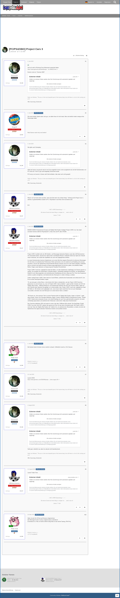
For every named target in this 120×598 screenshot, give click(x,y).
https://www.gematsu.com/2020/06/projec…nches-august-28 (43, 379)
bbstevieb (13, 51)
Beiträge (8, 83)
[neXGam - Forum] (60, 8)
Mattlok (9, 580)
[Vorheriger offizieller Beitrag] (76, 219)
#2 (85, 113)
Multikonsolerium (11, 581)
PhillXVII (34, 361)
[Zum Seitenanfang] (117, 595)
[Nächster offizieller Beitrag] (79, 136)
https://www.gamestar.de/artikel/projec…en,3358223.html (42, 69)
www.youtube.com (72, 477)
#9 (85, 469)
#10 (85, 514)
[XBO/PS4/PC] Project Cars (14, 578)
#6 (85, 343)
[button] (89, 2)
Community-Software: (60, 595)
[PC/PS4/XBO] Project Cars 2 (53, 578)
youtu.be (75, 76)
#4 (85, 194)
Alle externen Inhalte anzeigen (54, 84)
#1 (85, 61)
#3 (85, 144)
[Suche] (115, 2)
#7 (85, 374)
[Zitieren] (84, 105)
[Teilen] (86, 55)
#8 (85, 405)
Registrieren (107, 2)
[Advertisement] (30, 32)
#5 (85, 226)
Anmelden (99, 2)
